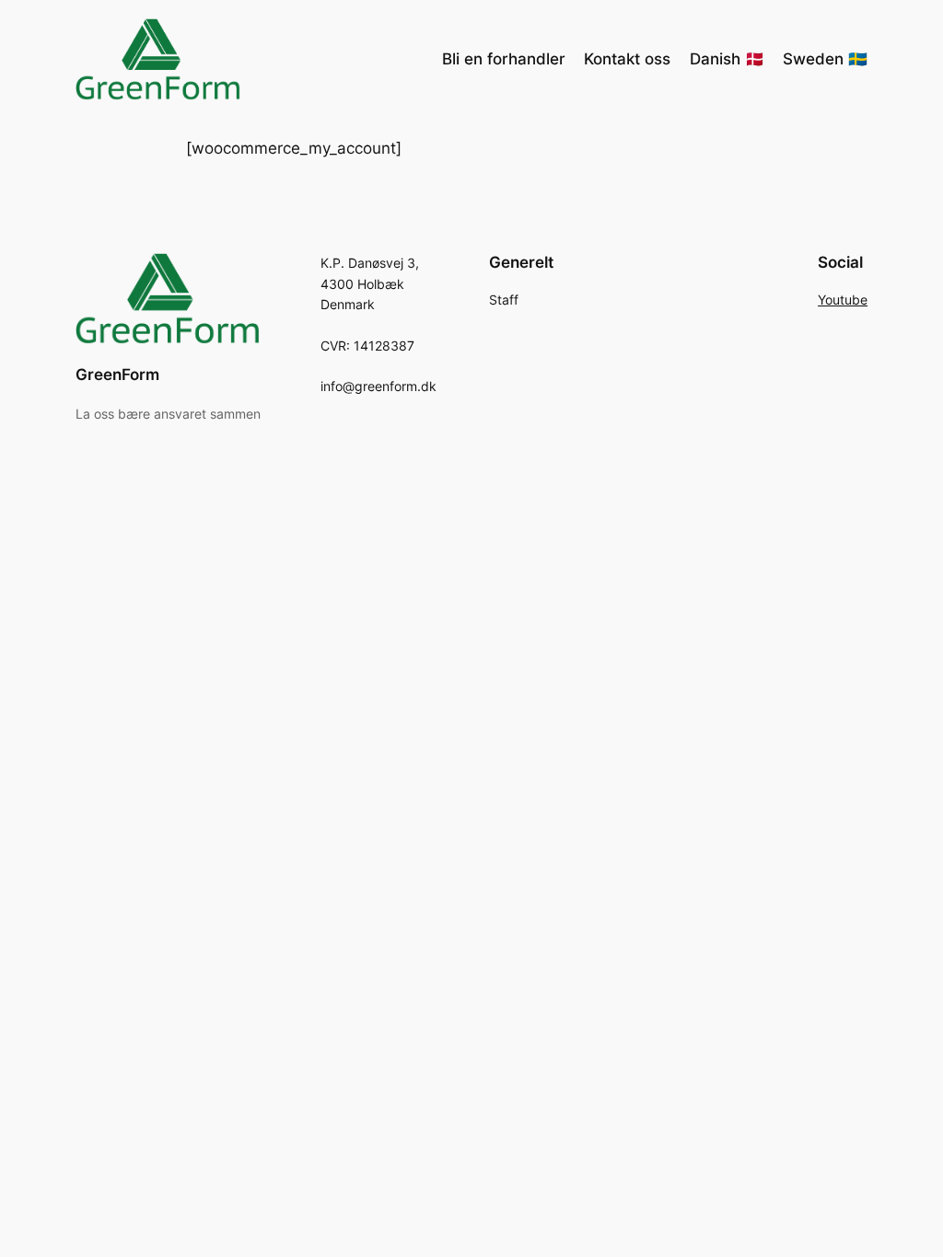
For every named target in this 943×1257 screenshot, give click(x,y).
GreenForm (117, 374)
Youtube (842, 299)
